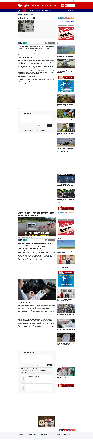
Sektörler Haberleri (44, 436)
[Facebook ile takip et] (60, 430)
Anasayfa (20, 14)
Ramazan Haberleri (22, 436)
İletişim (41, 430)
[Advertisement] (37, 95)
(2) (32, 389)
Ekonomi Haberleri (56, 434)
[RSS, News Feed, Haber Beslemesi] (74, 430)
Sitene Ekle (51, 430)
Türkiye (25, 14)
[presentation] (21, 10)
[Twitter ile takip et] (63, 430)
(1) (32, 382)
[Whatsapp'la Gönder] (26, 43)
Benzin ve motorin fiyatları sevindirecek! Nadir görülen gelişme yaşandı (45, 10)
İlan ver (47, 1)
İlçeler (51, 5)
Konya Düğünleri (33, 434)
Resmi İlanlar (51, 1)
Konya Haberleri (22, 434)
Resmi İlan (33, 5)
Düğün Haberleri (44, 434)
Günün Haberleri (31, 1)
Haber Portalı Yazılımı (23, 440)
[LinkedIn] (24, 43)
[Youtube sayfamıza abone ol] (65, 430)
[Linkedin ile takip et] (68, 430)
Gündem (46, 5)
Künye (37, 430)
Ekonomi (56, 5)
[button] (49, 43)
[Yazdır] (46, 43)
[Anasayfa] (18, 1)
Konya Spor (40, 5)
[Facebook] (19, 43)
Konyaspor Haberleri (34, 436)
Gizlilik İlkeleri (46, 430)
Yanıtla (29, 382)
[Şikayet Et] (50, 382)
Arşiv (36, 1)
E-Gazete (21, 1)
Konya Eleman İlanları (41, 1)
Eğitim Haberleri (67, 434)
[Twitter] (21, 43)
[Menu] (63, 5)
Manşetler (26, 1)
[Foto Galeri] (74, 1)
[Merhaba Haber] (23, 5)
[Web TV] (72, 1)
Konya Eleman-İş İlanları (57, 436)
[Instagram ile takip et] (71, 430)
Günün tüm (71, 10)
